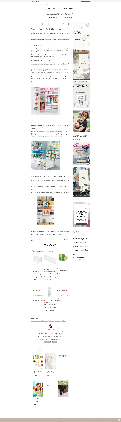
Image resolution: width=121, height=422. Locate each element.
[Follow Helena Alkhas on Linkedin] (50, 342)
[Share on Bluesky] (45, 24)
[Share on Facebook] (40, 24)
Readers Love (69, 17)
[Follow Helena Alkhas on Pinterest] (52, 342)
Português (92, 419)
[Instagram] (38, 1)
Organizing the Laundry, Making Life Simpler (63, 357)
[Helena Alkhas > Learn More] (81, 121)
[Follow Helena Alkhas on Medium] (56, 342)
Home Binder (59, 8)
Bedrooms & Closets (61, 17)
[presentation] (38, 361)
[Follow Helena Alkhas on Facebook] (45, 342)
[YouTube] (34, 1)
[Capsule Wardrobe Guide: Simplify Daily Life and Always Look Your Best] (81, 214)
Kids (66, 17)
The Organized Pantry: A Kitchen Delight (50, 384)
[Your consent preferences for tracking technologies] (119, 420)
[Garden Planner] (81, 182)
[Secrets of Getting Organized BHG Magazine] (81, 153)
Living (54, 8)
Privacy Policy (115, 419)
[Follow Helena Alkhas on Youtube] (49, 342)
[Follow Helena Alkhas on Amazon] (54, 342)
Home (71, 4)
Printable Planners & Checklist (85, 1)
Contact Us (82, 4)
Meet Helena (77, 4)
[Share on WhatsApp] (57, 24)
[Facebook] (32, 1)
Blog (87, 419)
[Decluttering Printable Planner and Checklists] (81, 65)
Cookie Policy (85, 420)
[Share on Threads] (51, 24)
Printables (65, 8)
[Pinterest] (36, 1)
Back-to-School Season (53, 17)
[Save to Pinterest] (34, 24)
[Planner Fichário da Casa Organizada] (81, 35)
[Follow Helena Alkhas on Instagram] (47, 342)
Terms (109, 419)
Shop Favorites (71, 8)
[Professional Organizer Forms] (81, 95)
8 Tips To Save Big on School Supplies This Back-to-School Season (37, 401)
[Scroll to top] (119, 418)
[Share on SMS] (63, 24)
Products (104, 419)
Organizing (49, 8)
